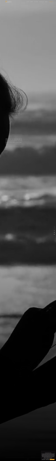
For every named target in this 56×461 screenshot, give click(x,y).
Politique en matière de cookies (49, 457)
